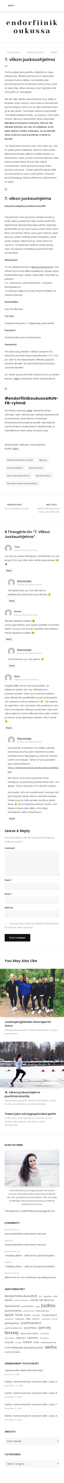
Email (8, 893)
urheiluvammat (48, 1342)
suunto (9, 1342)
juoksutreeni (36, 467)
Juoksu (53, 52)
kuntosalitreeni (42, 1311)
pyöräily (45, 1327)
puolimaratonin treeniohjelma (22, 483)
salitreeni (21, 1337)
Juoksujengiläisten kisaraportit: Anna (28, 1024)
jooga (37, 1306)
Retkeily (12, 1332)
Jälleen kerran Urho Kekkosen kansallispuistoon (30, 1277)
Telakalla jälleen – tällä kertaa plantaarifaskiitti (30, 1255)
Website (9, 907)
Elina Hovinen (24, 581)
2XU (40, 1296)
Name (8, 880)
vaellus (51, 1347)
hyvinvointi (12, 1306)
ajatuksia (48, 1296)
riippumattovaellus (29, 1333)
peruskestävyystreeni (19, 475)
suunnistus (44, 1338)
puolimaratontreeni (37, 1104)
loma (19, 1315)
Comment (10, 848)
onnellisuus (46, 1319)
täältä (15, 448)
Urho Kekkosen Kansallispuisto (24, 1347)
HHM (53, 1100)
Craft (8, 1118)
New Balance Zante (36, 1121)
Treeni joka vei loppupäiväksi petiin (30, 1114)
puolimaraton (43, 475)
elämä (8, 1300)
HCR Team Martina (27, 1118)
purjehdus (30, 1327)
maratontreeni (49, 1315)
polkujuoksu (12, 1323)
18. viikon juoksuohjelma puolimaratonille (22, 1094)
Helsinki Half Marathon (39, 1030)
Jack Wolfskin (28, 1306)
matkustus (19, 1319)
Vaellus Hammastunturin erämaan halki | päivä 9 (31, 1381)
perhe (55, 1319)
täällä (16, 378)
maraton (36, 1315)
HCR (14, 1118)
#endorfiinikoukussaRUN (20, 460)
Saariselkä (9, 1338)
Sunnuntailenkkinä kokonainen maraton (25, 1233)
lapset (9, 1315)
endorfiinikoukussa (32, 26)
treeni (27, 1342)
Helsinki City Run (44, 1118)
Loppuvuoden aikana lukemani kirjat (24, 1370)
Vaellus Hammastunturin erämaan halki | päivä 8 (31, 1392)
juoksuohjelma (15, 467)
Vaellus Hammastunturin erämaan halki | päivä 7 (31, 1404)
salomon (32, 1337)
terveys (18, 1342)
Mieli (28, 1318)
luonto (27, 1315)
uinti (36, 1342)
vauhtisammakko (12, 1352)
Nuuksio (36, 1319)
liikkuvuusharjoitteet (42, 266)
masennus (9, 1319)
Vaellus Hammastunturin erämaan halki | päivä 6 (31, 1415)
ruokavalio (44, 1333)
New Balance (20, 1121)
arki (55, 1296)
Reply (8, 570)
